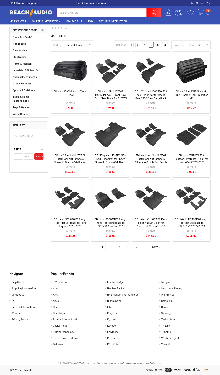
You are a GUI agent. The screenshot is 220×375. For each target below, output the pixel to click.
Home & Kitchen (22, 63)
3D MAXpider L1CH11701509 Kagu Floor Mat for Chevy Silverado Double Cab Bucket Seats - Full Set (70, 160)
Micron (111, 337)
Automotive (20, 50)
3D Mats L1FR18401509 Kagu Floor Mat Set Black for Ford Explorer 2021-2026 (70, 222)
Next (155, 246)
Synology (166, 313)
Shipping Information (46, 21)
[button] (28, 149)
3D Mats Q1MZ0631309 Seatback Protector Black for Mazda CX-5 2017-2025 (191, 159)
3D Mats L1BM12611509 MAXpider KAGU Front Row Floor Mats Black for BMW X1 (110, 95)
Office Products (22, 83)
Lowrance (113, 331)
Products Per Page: (185, 45)
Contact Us (74, 21)
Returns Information (113, 21)
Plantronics (167, 294)
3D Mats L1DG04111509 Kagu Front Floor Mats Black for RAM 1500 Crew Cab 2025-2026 (110, 224)
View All (165, 344)
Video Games (20, 113)
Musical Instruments (25, 76)
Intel (109, 306)
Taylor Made (168, 319)
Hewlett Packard (116, 288)
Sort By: (58, 45)
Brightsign (59, 313)
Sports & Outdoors (24, 90)
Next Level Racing (171, 288)
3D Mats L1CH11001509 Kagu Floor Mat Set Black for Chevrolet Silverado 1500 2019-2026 (151, 224)
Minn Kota (113, 344)
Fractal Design (115, 282)
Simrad (165, 306)
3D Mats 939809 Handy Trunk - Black (70, 93)
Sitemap (16, 313)
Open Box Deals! (22, 37)
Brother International (65, 319)
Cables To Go (60, 325)
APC (55, 294)
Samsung (166, 300)
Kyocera (112, 319)
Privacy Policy (20, 319)
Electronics (19, 56)
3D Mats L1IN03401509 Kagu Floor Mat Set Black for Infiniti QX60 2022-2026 (191, 222)
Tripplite (166, 331)
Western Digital (170, 337)
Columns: (121, 44)
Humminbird (114, 300)
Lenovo (111, 325)
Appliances (19, 43)
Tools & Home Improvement (21, 98)
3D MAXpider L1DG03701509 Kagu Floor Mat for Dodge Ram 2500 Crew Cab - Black (151, 95)
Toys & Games (21, 107)
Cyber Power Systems (65, 337)
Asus (56, 300)
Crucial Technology (63, 331)
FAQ (90, 21)
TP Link (165, 325)
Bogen (56, 306)
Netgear (165, 282)
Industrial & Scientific (26, 70)
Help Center (17, 21)
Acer (55, 288)
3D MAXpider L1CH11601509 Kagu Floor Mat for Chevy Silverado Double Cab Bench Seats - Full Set (151, 160)
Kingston (112, 313)
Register (178, 14)
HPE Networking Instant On (123, 294)
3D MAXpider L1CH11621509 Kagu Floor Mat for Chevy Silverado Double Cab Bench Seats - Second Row (110, 160)
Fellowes (58, 344)
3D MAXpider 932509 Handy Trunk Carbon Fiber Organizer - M (191, 95)
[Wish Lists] (193, 12)
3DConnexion (60, 282)
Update (39, 156)
